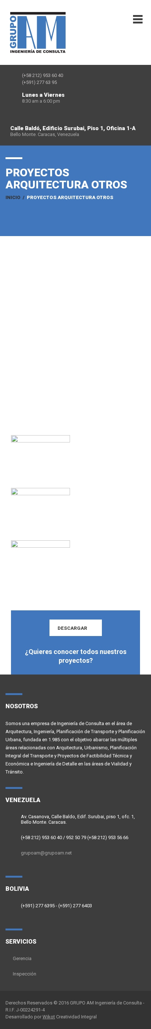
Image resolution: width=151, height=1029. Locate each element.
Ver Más (42, 464)
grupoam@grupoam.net (46, 853)
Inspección (24, 974)
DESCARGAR (72, 628)
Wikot (49, 1016)
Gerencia (22, 958)
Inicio (13, 197)
